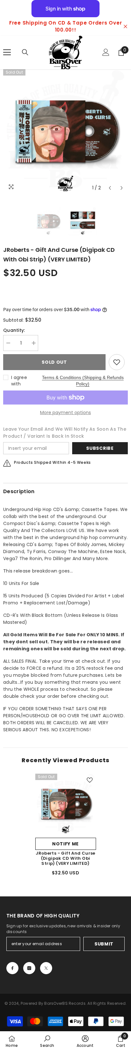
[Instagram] (29, 968)
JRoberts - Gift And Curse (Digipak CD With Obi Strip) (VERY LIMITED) (65, 858)
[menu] (7, 52)
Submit (104, 944)
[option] (65, 26)
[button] (109, 187)
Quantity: (14, 330)
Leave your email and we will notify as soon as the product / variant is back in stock (64, 432)
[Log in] (105, 52)
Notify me (65, 844)
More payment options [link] (65, 412)
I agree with (19, 380)
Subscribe (100, 448)
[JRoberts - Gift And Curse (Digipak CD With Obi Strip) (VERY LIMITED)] (65, 804)
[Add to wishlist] (117, 362)
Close (125, 26)
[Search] (25, 52)
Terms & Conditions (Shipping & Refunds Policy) (83, 380)
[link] (47, 1041)
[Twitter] (46, 968)
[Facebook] (12, 968)
